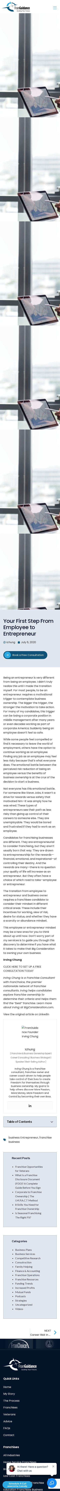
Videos (19, 1308)
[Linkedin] (30, 1105)
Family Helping (23, 1266)
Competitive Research (27, 1258)
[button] (51, 1121)
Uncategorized (23, 1304)
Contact (8, 1435)
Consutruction (23, 1262)
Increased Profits (25, 1287)
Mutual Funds (23, 1292)
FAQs (6, 1428)
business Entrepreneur (23, 1137)
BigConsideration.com (38, 1007)
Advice (7, 1421)
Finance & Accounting (27, 1270)
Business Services (25, 1253)
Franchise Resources (26, 1279)
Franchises (10, 1407)
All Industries (11, 1455)
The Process (11, 1401)
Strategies (21, 1300)
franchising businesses (38, 838)
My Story (9, 1394)
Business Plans (23, 1249)
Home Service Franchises (19, 1462)
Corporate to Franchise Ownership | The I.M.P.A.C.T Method (28, 1196)
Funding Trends (24, 1283)
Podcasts (20, 1296)
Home (7, 1387)
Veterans (9, 1414)
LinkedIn (44, 1014)
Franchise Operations (27, 1275)
